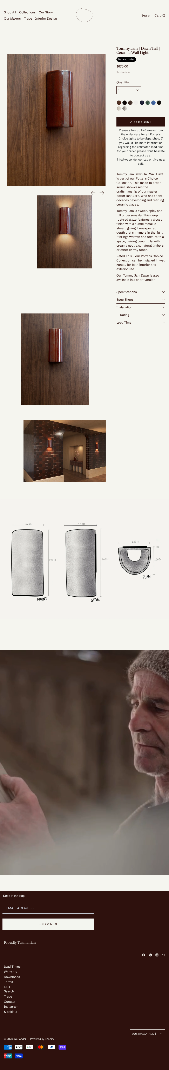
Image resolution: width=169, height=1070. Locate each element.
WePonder (20, 1038)
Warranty (10, 972)
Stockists (10, 1012)
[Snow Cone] (153, 102)
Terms (8, 982)
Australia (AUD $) (144, 1033)
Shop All (10, 12)
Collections (27, 12)
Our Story (46, 12)
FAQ (7, 987)
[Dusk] (124, 108)
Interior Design (46, 18)
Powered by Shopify (42, 1038)
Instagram (11, 1007)
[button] (56, 120)
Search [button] (146, 15)
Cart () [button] (160, 15)
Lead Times (12, 966)
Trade (28, 18)
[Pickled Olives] (147, 102)
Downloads (12, 977)
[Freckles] (118, 108)
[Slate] (159, 102)
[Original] (136, 102)
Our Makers (12, 18)
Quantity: (123, 82)
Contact (9, 1002)
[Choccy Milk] (130, 102)
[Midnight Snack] (142, 102)
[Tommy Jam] (118, 102)
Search (9, 991)
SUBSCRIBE (48, 924)
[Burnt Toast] (124, 102)
